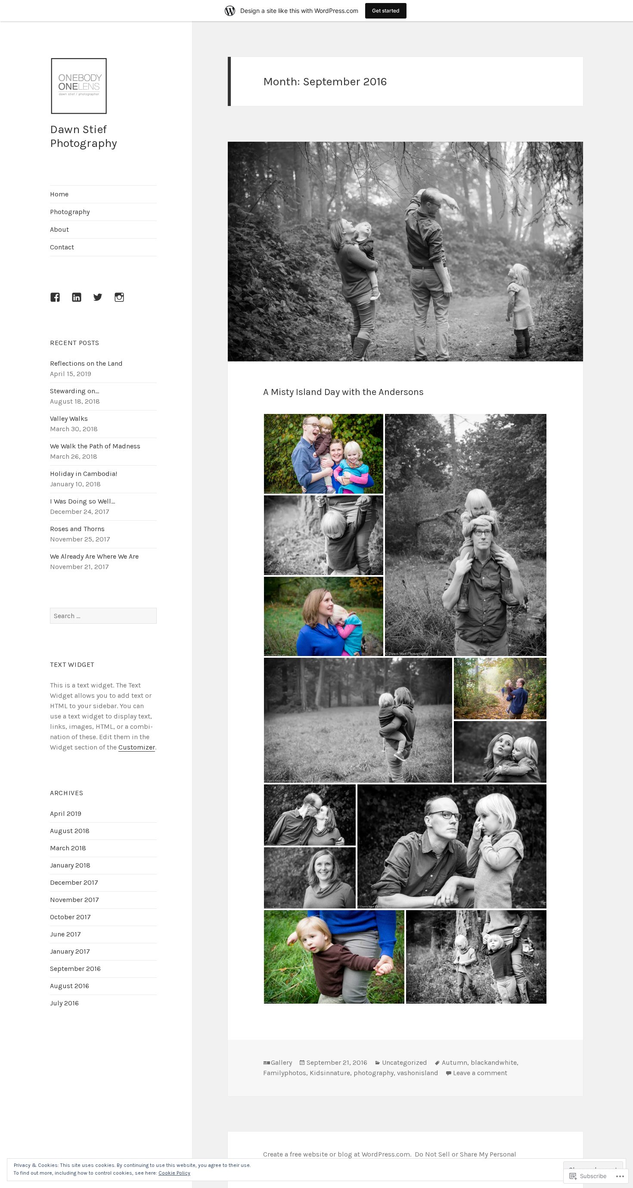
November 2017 (74, 900)
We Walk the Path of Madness (95, 446)
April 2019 (65, 813)
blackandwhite (494, 1062)
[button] (323, 453)
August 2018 (70, 831)
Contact (62, 247)
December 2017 (74, 882)
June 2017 (65, 934)
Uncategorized (404, 1062)
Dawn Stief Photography (83, 136)
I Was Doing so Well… (82, 501)
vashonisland (417, 1073)
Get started (386, 10)
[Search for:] (103, 616)
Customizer (136, 747)
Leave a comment (480, 1073)
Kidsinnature (330, 1073)
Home (59, 194)
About (59, 229)
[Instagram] (124, 302)
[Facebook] (60, 302)
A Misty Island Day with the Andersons (343, 392)
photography (374, 1073)
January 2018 (70, 865)
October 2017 (70, 917)
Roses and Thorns (77, 529)
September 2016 (75, 968)
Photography (70, 212)
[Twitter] (103, 302)
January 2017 (70, 951)
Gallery (281, 1062)
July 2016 (64, 1003)
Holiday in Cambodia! (83, 474)
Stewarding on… (74, 391)
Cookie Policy (174, 1173)
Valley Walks (69, 418)
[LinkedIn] (81, 302)
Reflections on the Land (86, 363)
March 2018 (68, 848)
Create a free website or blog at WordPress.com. (337, 1154)
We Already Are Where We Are (94, 556)
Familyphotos (284, 1073)
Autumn (454, 1062)
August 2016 (69, 986)
